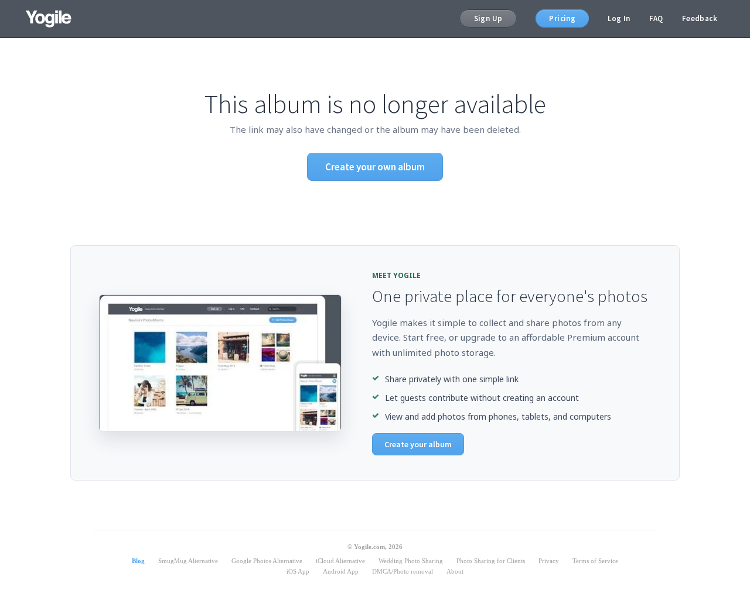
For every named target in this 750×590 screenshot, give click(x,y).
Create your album (418, 444)
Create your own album (375, 166)
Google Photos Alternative (266, 560)
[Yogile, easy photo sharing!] (48, 18)
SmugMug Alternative (188, 560)
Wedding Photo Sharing (411, 560)
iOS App (298, 571)
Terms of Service (595, 560)
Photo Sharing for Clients (490, 560)
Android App (341, 571)
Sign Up (488, 18)
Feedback (699, 18)
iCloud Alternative (340, 560)
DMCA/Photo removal (402, 571)
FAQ (656, 18)
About (454, 571)
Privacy (548, 560)
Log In (619, 18)
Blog (138, 560)
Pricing (562, 18)
